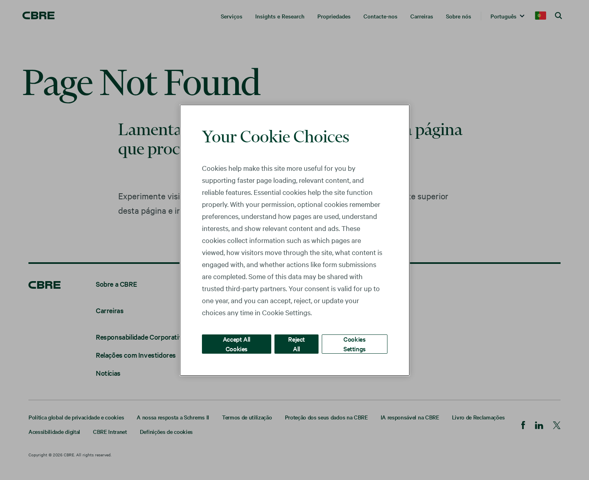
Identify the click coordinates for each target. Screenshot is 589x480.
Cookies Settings (354, 343)
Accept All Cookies (236, 343)
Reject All (296, 343)
